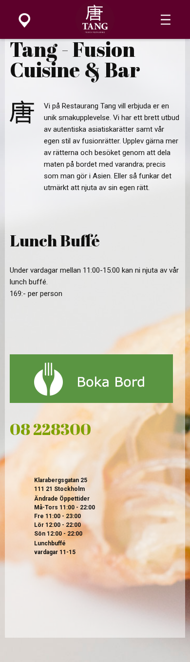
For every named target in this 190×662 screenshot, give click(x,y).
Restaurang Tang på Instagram (54, 609)
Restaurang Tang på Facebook (23, 609)
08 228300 (50, 429)
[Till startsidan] (95, 36)
